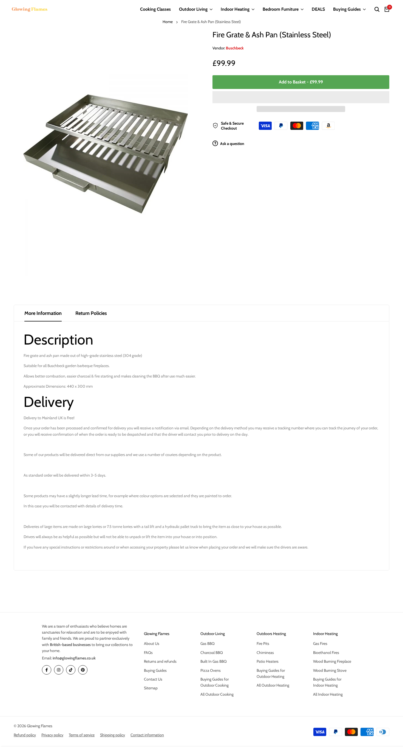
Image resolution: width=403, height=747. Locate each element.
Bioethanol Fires (326, 652)
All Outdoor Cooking (217, 694)
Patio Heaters (268, 661)
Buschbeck (235, 48)
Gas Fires (320, 643)
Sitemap (151, 688)
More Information (43, 313)
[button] (300, 97)
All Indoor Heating (328, 694)
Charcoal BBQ (211, 652)
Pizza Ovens (210, 670)
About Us (151, 643)
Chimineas (265, 652)
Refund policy (25, 734)
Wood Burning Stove (330, 670)
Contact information (147, 734)
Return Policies (91, 313)
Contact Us (153, 679)
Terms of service (82, 734)
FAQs (148, 652)
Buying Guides (155, 670)
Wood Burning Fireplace (332, 661)
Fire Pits (263, 643)
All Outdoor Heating (273, 685)
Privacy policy (52, 734)
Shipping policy (112, 734)
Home (168, 21)
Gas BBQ (207, 643)
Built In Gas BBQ (213, 661)
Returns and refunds (160, 661)
